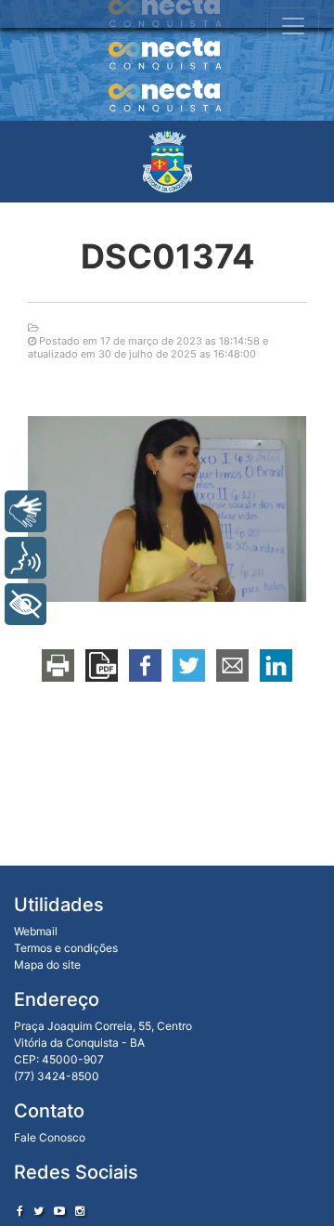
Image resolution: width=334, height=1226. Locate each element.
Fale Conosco (49, 1137)
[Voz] (25, 558)
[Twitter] (38, 1211)
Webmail (36, 931)
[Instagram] (79, 1211)
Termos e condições (66, 948)
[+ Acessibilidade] (25, 604)
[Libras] (25, 511)
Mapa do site (47, 965)
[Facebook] (20, 1211)
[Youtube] (59, 1211)
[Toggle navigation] (293, 26)
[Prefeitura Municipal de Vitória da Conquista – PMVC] (167, 161)
